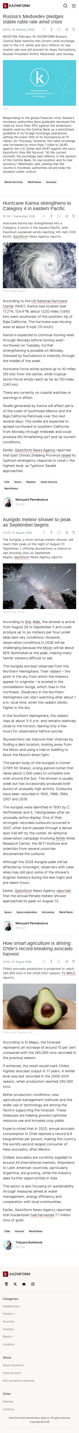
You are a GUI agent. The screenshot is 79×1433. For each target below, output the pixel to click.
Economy (51, 182)
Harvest (19, 1231)
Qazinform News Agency (35, 450)
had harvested (42, 1215)
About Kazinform (13, 1365)
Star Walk (32, 622)
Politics (8, 1314)
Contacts (8, 1409)
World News (34, 182)
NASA (60, 838)
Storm (17, 481)
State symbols (12, 1372)
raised (66, 455)
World (7, 1336)
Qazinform (20, 236)
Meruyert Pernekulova (32, 499)
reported (63, 891)
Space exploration (26, 912)
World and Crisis (13, 182)
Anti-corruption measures (19, 1380)
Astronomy (48, 912)
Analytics (8, 1329)
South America (49, 481)
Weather (31, 481)
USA (6, 481)
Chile (7, 1231)
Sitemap (8, 1401)
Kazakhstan (10, 1306)
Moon (48, 648)
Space (8, 912)
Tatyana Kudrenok (29, 1242)
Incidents (8, 1344)
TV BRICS (68, 973)
